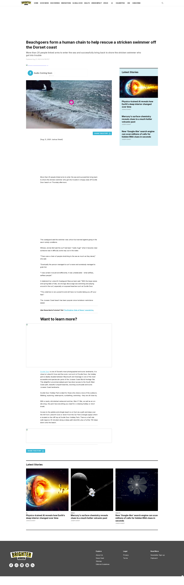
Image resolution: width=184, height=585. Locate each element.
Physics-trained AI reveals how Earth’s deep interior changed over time (137, 104)
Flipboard (154, 558)
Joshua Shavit (126, 109)
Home (36, 3)
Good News (44, 3)
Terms (125, 558)
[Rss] (32, 565)
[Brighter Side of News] (26, 3)
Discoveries (55, 3)
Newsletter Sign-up (158, 555)
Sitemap (99, 561)
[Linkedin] (22, 565)
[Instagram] (16, 565)
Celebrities (120, 3)
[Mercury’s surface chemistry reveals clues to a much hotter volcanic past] (92, 489)
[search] (162, 3)
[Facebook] (11, 565)
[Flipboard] (27, 565)
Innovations (66, 3)
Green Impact (96, 3)
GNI (128, 3)
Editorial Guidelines (102, 564)
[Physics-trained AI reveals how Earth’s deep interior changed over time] (47, 489)
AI (112, 3)
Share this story (101, 133)
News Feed (100, 558)
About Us (99, 555)
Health (87, 3)
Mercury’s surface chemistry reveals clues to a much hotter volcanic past (137, 119)
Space (105, 3)
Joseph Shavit (126, 124)
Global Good (77, 3)
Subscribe (136, 3)
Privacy (126, 555)
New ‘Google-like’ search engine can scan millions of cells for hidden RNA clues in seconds (138, 134)
